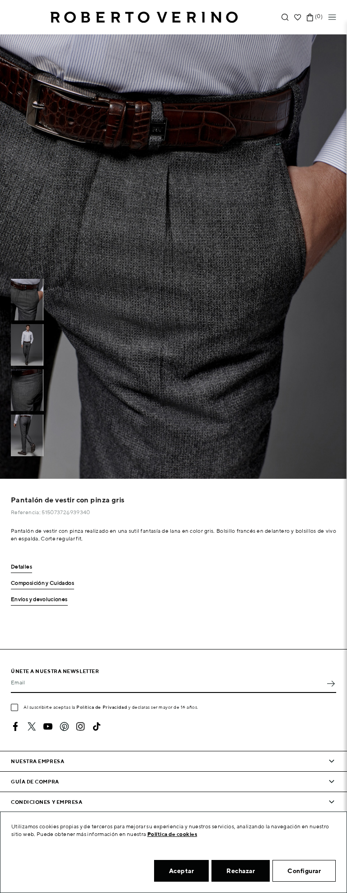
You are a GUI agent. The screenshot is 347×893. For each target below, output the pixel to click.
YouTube (47, 726)
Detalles (21, 567)
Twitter (31, 726)
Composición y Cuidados (42, 583)
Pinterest (64, 726)
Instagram (80, 726)
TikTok (96, 726)
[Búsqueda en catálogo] (285, 17)
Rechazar (240, 870)
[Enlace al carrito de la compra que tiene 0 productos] (310, 17)
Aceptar (181, 870)
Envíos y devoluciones (39, 599)
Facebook (15, 726)
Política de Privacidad (101, 707)
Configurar (304, 870)
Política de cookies (172, 834)
